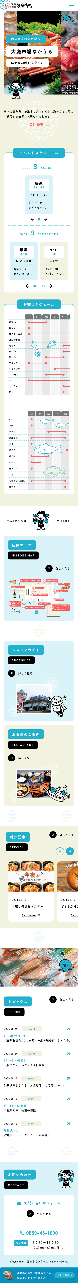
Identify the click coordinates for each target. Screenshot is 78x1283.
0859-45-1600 (42, 1232)
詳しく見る (63, 569)
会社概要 (36, 124)
